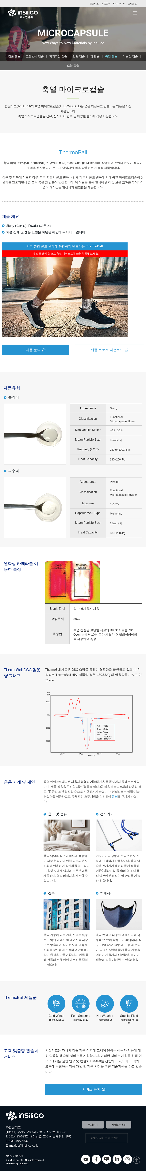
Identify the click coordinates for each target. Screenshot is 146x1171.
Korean (117, 3)
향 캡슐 (95, 56)
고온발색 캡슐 (35, 56)
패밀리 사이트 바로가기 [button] (104, 1138)
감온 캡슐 (14, 56)
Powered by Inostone (17, 1163)
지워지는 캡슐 (58, 56)
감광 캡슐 (79, 56)
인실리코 (94, 3)
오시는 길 (132, 3)
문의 (115, 796)
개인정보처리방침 (15, 1156)
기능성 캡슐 (130, 56)
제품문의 (105, 3)
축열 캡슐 (111, 56)
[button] (135, 13)
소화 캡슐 (73, 65)
